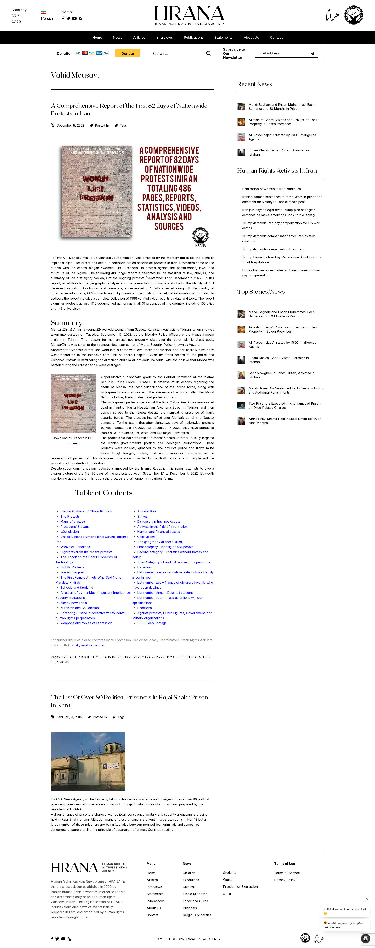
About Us (251, 37)
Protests (105, 511)
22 (139, 657)
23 (144, 657)
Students (229, 873)
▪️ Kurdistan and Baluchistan (77, 608)
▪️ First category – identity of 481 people (162, 547)
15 (109, 657)
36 (204, 657)
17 (117, 657)
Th (91, 511)
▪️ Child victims (143, 537)
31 (181, 657)
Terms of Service (287, 873)
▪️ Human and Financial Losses (156, 532)
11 (92, 657)
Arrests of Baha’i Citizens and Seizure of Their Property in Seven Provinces (283, 122)
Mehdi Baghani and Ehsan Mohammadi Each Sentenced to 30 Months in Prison (282, 107)
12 (96, 657)
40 (62, 662)
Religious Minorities (197, 915)
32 (185, 657)
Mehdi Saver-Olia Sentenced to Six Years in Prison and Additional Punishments (286, 390)
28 (167, 657)
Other (227, 894)
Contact (276, 37)
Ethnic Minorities (195, 894)
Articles (139, 37)
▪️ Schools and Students (74, 587)
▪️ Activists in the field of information (160, 527)
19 (126, 657)
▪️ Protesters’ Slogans (72, 527)
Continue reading (160, 830)
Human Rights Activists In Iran (277, 170)
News (117, 37)
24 (149, 657)
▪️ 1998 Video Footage (149, 623)
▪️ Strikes (139, 516)
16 (113, 657)
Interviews (164, 37)
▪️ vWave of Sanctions (72, 547)
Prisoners (190, 908)
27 (162, 657)
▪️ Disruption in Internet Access (156, 521)
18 (122, 657)
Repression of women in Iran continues (271, 189)
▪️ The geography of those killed (157, 542)
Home (97, 37)
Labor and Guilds (195, 901)
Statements (223, 37)
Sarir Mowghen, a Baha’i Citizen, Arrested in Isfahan (281, 375)
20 (131, 657)
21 (135, 657)
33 (190, 657)
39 (57, 662)
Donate (127, 53)
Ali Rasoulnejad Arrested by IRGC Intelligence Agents (282, 137)
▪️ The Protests (67, 516)
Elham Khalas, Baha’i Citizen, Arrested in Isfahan (279, 152)
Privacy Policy (284, 880)
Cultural (189, 887)
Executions (191, 880)
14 (105, 657)
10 (88, 657)
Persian (47, 18)
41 (67, 662)
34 (194, 657)
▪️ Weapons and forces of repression (83, 623)
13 (100, 657)
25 (153, 657)
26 (158, 657)
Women (228, 880)
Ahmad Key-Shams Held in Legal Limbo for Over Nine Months (285, 421)
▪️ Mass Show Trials (71, 603)
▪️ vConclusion (67, 532)
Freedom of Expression (240, 887)
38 (52, 662)
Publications (194, 37)
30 (177, 657)
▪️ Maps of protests (70, 521)
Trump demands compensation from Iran (273, 249)
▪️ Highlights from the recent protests (83, 552)
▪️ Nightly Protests (69, 567)
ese (96, 511)
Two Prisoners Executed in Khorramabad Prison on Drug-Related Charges (285, 406)
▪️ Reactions (142, 608)
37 (208, 657)
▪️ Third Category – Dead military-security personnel (171, 562)
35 (199, 657)
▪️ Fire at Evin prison (71, 572)
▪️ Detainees (142, 567)
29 (172, 657)
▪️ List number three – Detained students (163, 593)
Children (189, 873)
